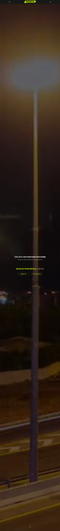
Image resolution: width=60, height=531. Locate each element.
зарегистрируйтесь (26, 269)
